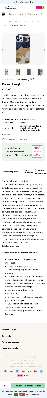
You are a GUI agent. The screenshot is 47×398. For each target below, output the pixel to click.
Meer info (6, 134)
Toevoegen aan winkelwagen (27, 386)
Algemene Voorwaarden (16, 357)
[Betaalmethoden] (5, 371)
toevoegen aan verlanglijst (16, 139)
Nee (22, 394)
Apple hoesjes (15, 21)
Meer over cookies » (34, 394)
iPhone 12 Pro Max (28, 119)
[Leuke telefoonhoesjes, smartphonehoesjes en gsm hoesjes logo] (10, 7)
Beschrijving (8, 172)
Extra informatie (28, 171)
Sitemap (31, 360)
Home (4, 21)
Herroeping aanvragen (23, 363)
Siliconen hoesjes (18, 25)
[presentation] (2, 49)
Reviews (17, 172)
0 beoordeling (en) (25, 79)
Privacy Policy (34, 357)
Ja (16, 394)
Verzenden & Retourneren (40, 171)
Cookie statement (18, 360)
